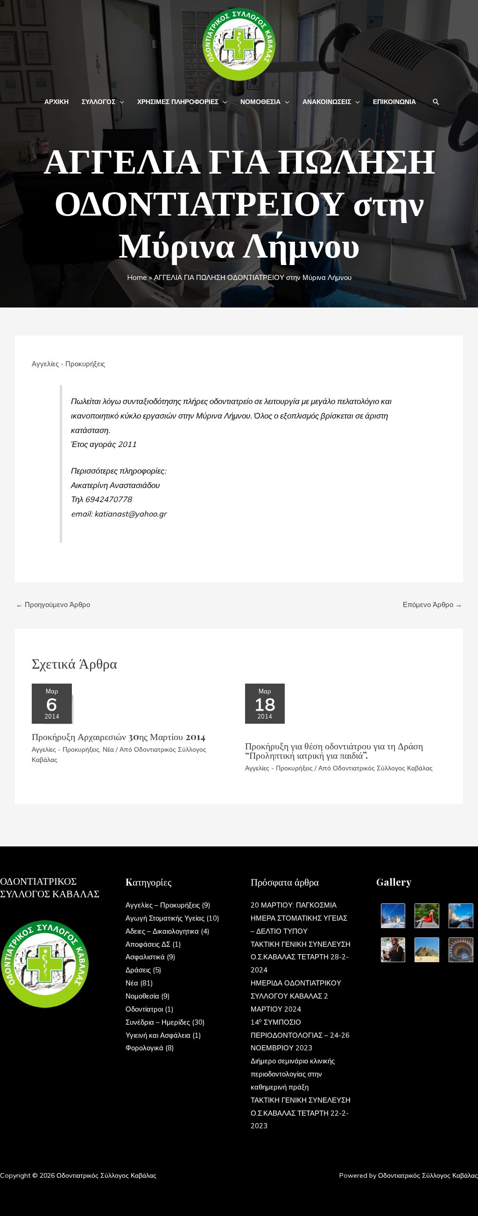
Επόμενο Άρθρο (432, 604)
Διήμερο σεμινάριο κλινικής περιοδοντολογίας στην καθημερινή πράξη (293, 1073)
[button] (119, 102)
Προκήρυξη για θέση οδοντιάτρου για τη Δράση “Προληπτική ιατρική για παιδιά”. (334, 750)
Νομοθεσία (142, 996)
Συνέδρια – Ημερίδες (158, 1022)
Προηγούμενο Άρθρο (53, 604)
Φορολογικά (144, 1047)
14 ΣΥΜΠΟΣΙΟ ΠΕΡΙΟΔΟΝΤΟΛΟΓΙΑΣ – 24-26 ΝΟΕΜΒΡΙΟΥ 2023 (300, 1035)
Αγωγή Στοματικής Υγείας (165, 918)
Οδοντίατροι (144, 1009)
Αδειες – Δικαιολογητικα (162, 931)
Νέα (108, 749)
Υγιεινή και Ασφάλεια (158, 1035)
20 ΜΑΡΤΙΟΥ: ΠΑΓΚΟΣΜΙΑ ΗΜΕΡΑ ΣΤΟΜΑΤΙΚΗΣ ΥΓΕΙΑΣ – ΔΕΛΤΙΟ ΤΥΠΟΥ (299, 918)
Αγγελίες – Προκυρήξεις (163, 905)
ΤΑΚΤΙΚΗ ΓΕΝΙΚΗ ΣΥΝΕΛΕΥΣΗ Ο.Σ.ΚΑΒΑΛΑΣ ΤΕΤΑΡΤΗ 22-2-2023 (301, 1113)
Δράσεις (138, 969)
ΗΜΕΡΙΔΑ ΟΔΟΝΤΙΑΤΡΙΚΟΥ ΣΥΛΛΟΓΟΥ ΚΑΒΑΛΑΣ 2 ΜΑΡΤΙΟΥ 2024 (296, 995)
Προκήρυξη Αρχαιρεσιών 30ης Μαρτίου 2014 (118, 736)
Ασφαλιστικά (145, 956)
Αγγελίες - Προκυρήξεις (68, 363)
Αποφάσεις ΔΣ (148, 944)
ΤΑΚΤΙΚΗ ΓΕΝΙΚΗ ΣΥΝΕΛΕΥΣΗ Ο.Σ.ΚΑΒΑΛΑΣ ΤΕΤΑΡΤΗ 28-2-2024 (301, 957)
